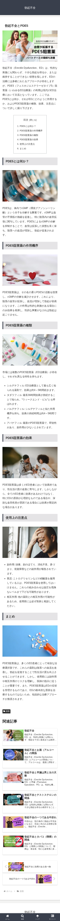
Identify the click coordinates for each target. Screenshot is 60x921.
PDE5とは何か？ (28, 126)
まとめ (23, 148)
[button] (54, 584)
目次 (25, 119)
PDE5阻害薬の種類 (29, 135)
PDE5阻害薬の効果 (29, 139)
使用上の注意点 (27, 144)
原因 (8, 711)
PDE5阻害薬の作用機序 (31, 130)
